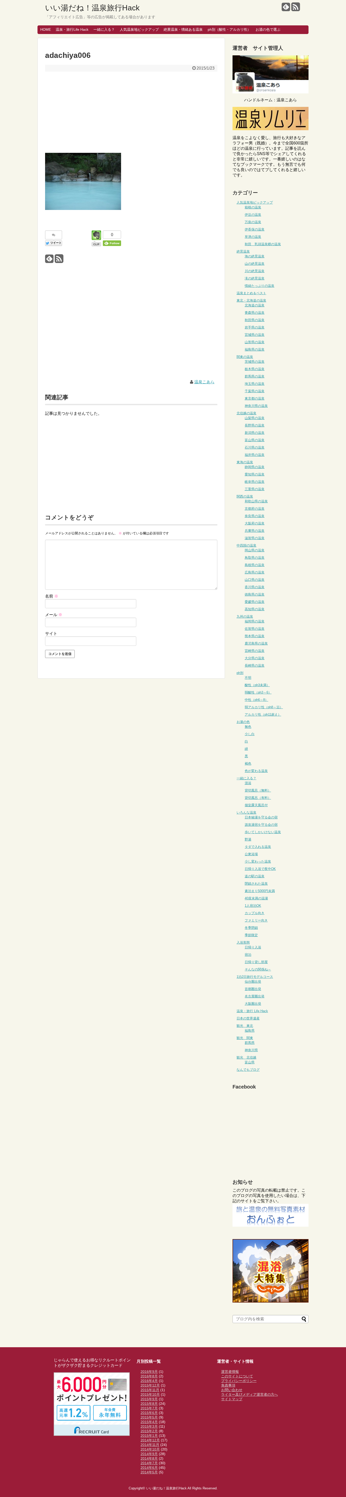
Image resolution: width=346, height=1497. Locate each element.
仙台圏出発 (253, 981)
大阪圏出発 (253, 1004)
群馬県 (250, 1043)
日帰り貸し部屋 (256, 962)
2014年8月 (149, 1458)
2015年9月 (149, 1399)
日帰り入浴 (253, 947)
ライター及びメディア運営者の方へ (249, 1394)
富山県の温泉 (254, 440)
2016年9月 (149, 1372)
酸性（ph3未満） (257, 685)
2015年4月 (149, 1422)
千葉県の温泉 (254, 391)
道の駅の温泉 (254, 876)
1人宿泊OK (253, 906)
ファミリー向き (256, 920)
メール (53, 615)
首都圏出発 (253, 989)
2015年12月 (150, 1385)
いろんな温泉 (246, 812)
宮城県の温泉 (254, 335)
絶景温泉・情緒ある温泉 (183, 29)
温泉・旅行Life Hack (72, 29)
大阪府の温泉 (254, 523)
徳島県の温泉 (254, 594)
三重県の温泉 (254, 489)
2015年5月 (149, 1417)
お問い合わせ (231, 1390)
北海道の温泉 (254, 305)
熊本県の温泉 (254, 636)
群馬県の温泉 (254, 376)
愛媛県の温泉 (254, 602)
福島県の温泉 (254, 349)
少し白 (250, 734)
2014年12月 (150, 1440)
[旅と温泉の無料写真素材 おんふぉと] (271, 1225)
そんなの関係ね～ (258, 969)
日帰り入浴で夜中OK (260, 869)
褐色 (248, 763)
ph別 (240, 673)
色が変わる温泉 (256, 771)
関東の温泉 (245, 357)
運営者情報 (230, 1372)
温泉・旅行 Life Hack (252, 1011)
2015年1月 (149, 1436)
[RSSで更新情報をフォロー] (295, 8)
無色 (248, 727)
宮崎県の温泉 (254, 651)
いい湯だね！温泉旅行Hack (92, 8)
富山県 (250, 1062)
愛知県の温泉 (254, 474)
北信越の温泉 (246, 413)
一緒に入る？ (104, 29)
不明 (248, 678)
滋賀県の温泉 (254, 538)
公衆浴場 (251, 854)
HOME (45, 29)
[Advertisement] (131, 112)
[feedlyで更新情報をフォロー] (286, 8)
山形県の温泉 (254, 342)
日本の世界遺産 (248, 1018)
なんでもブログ (248, 1070)
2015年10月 (150, 1394)
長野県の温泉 (254, 425)
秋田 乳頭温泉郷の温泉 (263, 244)
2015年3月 (149, 1426)
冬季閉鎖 (251, 928)
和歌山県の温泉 (256, 501)
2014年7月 (149, 1463)
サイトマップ (231, 1399)
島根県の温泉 (254, 565)
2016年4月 (149, 1381)
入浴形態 (243, 942)
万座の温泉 (253, 222)
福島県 (250, 1030)
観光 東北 (245, 1026)
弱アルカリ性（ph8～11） (264, 707)
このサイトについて (237, 1376)
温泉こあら (204, 382)
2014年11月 (150, 1445)
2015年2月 (149, 1431)
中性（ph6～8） (256, 700)
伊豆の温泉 (253, 215)
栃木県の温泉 (254, 369)
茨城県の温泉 (254, 362)
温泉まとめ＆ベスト (251, 293)
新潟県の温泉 (254, 433)
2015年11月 (150, 1390)
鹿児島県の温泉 (256, 643)
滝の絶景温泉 (254, 278)
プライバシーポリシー (239, 1381)
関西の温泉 (245, 496)
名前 (51, 596)
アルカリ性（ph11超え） (263, 714)
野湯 (248, 839)
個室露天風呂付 (256, 805)
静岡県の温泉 (254, 467)
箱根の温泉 (253, 207)
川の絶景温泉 (254, 271)
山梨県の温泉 (254, 418)
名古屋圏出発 (254, 996)
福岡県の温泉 (254, 621)
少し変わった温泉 (258, 861)
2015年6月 (149, 1413)
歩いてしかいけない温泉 (263, 832)
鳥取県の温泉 (254, 558)
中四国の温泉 (246, 545)
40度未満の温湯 (256, 898)
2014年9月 (149, 1454)
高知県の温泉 (254, 609)
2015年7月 (149, 1408)
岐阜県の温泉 (254, 482)
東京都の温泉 (254, 398)
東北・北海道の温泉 (251, 300)
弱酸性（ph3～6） (258, 692)
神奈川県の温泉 (256, 406)
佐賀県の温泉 (254, 629)
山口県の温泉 (254, 580)
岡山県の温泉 (254, 550)
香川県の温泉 (254, 587)
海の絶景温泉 (254, 256)
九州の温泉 (245, 616)
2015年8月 (149, 1404)
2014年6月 (149, 1468)
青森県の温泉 (254, 313)
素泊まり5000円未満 (260, 891)
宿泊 (248, 955)
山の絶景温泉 (254, 264)
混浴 (248, 783)
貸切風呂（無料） (258, 790)
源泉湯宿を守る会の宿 (261, 825)
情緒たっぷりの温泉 (259, 286)
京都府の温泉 (254, 509)
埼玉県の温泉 (254, 384)
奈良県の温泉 (254, 516)
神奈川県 (251, 1050)
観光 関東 (245, 1038)
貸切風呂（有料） (258, 798)
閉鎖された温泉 (256, 883)
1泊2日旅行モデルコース (255, 977)
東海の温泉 (245, 462)
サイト (51, 633)
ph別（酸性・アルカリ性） (229, 29)
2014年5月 (149, 1472)
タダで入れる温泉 (258, 847)
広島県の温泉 (254, 572)
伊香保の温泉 (254, 229)
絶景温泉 (243, 251)
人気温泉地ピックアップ (139, 29)
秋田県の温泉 (254, 320)
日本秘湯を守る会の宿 (261, 817)
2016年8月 (149, 1376)
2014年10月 (150, 1449)
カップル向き (254, 913)
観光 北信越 (246, 1057)
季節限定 (251, 935)
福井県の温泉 (254, 455)
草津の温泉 (253, 237)
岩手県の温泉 (254, 327)
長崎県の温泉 (254, 665)
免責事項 (228, 1385)
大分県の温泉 (254, 658)
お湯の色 (243, 722)
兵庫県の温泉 (254, 531)
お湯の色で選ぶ (268, 29)
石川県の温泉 (254, 447)
